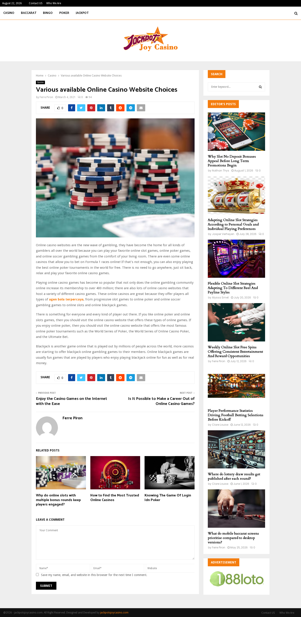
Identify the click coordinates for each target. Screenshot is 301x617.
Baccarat (28, 13)
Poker (64, 13)
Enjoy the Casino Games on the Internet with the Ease (71, 401)
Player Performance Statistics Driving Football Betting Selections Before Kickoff (235, 415)
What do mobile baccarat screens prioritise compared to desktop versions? (233, 538)
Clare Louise (220, 425)
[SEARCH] (260, 86)
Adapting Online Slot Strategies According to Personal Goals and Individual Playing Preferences (233, 224)
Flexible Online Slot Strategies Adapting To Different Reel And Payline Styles (233, 288)
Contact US (36, 3)
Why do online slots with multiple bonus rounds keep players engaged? (58, 500)
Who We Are (53, 3)
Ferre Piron (46, 97)
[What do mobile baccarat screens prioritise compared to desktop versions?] (236, 508)
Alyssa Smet (220, 297)
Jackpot (82, 13)
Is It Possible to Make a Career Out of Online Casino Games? (161, 401)
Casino (8, 13)
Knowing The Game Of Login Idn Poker (168, 497)
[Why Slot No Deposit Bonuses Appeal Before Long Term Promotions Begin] (236, 131)
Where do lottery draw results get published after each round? (234, 476)
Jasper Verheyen (223, 234)
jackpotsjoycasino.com (114, 612)
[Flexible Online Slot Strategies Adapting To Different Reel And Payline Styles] (236, 259)
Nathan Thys (220, 170)
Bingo (48, 13)
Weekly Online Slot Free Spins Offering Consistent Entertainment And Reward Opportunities (235, 351)
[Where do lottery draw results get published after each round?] (236, 449)
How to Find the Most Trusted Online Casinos (114, 497)
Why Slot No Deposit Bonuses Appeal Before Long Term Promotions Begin (232, 161)
